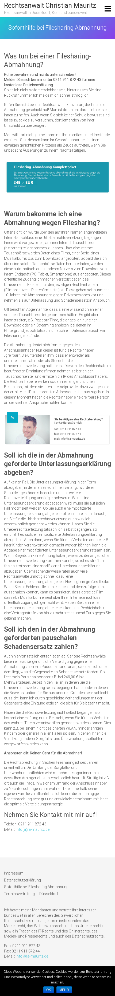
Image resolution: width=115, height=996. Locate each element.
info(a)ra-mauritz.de (32, 829)
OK (48, 990)
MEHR (64, 990)
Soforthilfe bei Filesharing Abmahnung (36, 887)
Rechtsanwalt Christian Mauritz (50, 5)
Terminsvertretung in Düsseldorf (31, 894)
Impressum (14, 873)
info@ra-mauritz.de (32, 956)
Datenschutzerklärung (22, 880)
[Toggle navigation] (107, 9)
